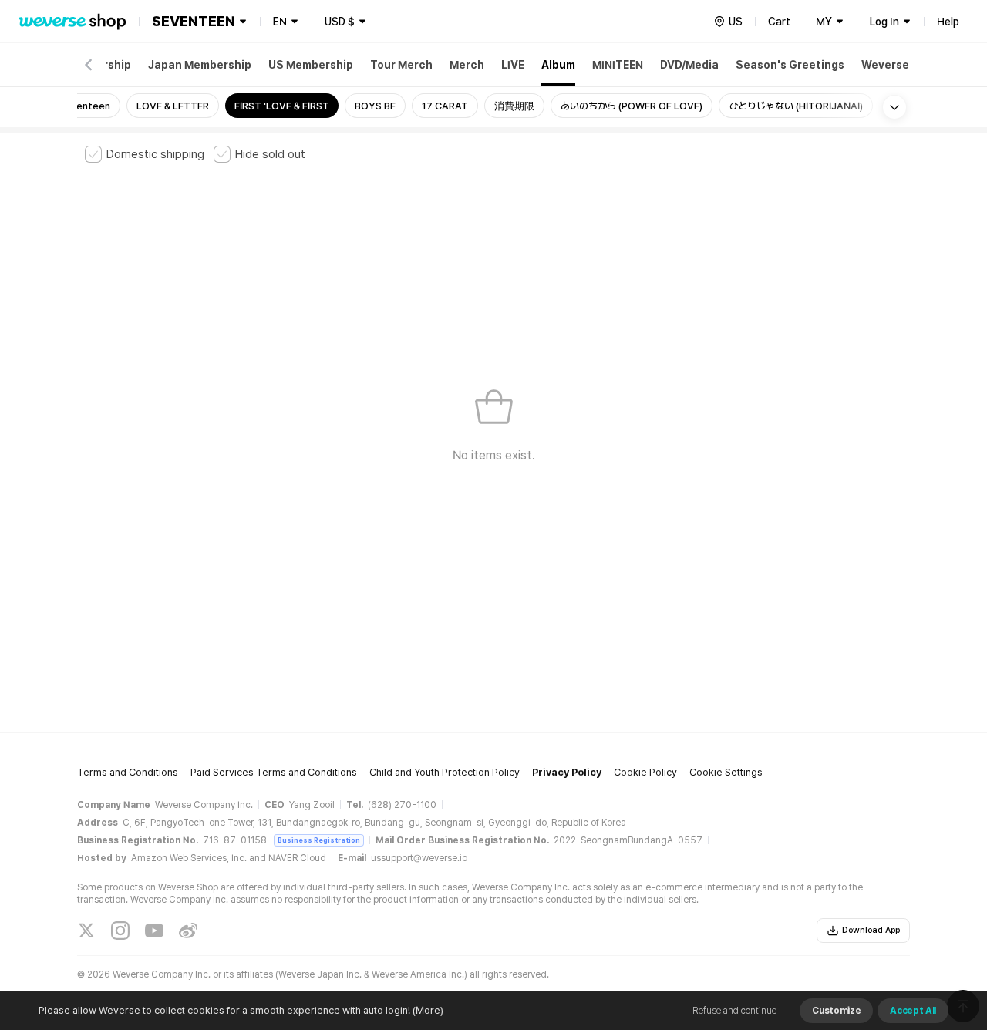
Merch (467, 65)
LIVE (512, 65)
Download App (871, 930)
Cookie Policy (645, 772)
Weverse (885, 65)
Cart (779, 21)
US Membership (310, 65)
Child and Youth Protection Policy (444, 772)
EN (280, 21)
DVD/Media (689, 65)
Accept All (913, 1010)
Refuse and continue (734, 1010)
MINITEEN (617, 65)
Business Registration (319, 840)
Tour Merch (401, 65)
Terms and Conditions (127, 772)
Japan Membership (199, 65)
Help (948, 21)
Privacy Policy (566, 772)
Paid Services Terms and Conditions (273, 772)
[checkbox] (144, 154)
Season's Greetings (790, 65)
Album (558, 65)
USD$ (340, 21)
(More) (428, 1010)
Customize (836, 1010)
